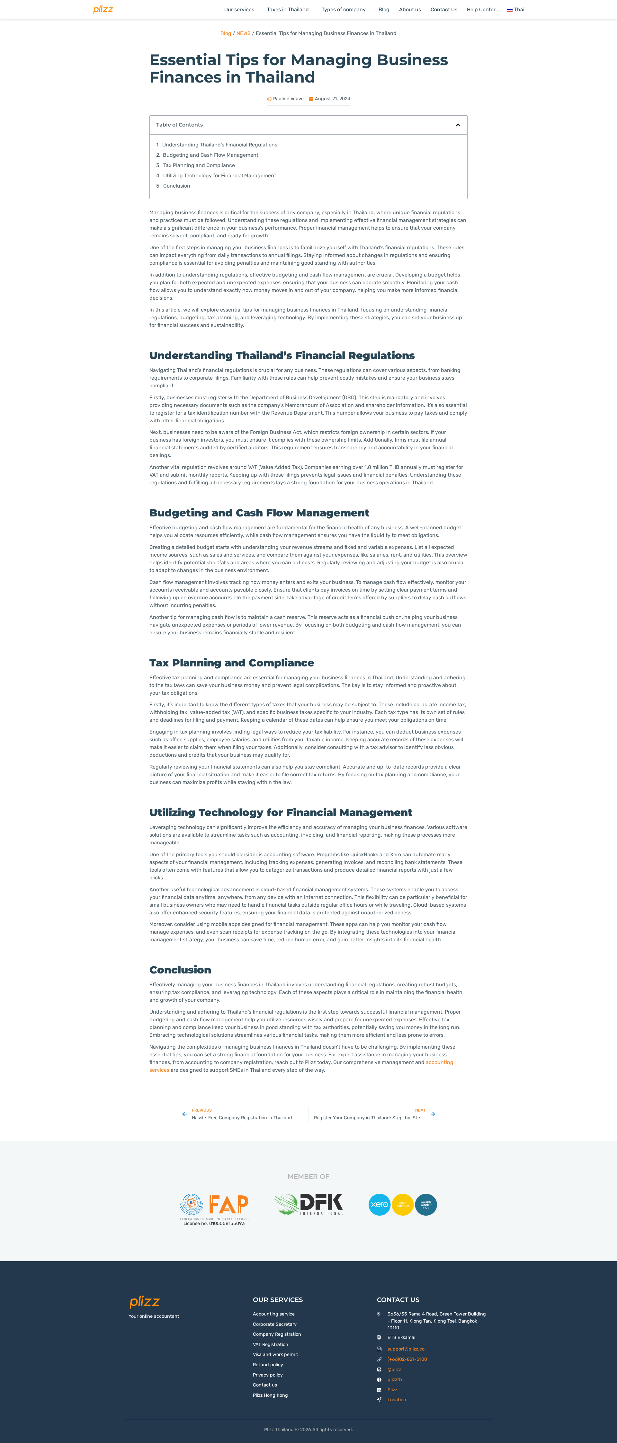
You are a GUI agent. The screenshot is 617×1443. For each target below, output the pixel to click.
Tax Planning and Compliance (199, 165)
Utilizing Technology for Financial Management (219, 175)
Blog (384, 9)
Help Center (481, 9)
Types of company (344, 9)
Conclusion (176, 186)
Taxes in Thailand (288, 9)
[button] (458, 125)
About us (410, 9)
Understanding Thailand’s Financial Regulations (219, 145)
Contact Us (444, 9)
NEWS (244, 33)
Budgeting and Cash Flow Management (210, 155)
